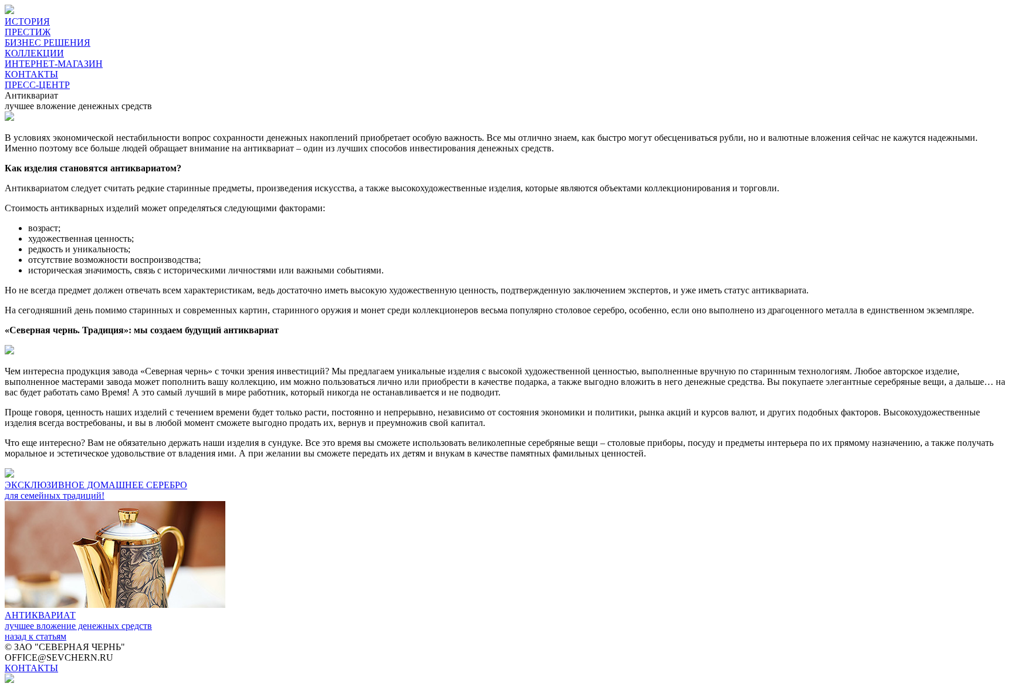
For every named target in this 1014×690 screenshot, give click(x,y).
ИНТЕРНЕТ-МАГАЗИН (54, 64)
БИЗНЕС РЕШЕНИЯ (47, 43)
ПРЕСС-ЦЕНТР (37, 85)
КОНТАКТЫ (31, 74)
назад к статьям (35, 636)
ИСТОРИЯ (27, 21)
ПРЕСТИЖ (27, 32)
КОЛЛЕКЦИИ (34, 53)
